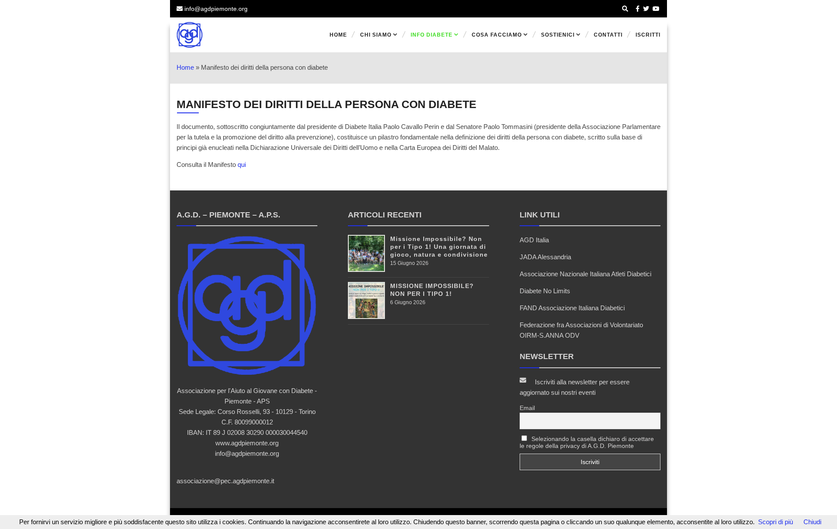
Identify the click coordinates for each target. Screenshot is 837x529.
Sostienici (558, 35)
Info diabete (432, 35)
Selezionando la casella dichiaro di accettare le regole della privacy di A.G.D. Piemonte (587, 442)
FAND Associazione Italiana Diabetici (572, 308)
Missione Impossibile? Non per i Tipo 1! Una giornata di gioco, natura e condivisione (439, 246)
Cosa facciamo (497, 35)
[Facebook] (637, 8)
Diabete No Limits (545, 291)
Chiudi (812, 522)
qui (242, 164)
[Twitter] (646, 8)
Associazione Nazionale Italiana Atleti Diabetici (585, 274)
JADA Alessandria (545, 257)
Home (338, 35)
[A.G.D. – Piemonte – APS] (226, 35)
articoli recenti (385, 214)
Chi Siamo (375, 35)
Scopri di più (775, 522)
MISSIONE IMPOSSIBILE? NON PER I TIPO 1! (432, 289)
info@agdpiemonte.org (215, 8)
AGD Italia (534, 240)
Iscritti (648, 35)
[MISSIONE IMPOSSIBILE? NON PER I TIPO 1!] (366, 316)
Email (527, 407)
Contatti (608, 35)
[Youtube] (656, 8)
